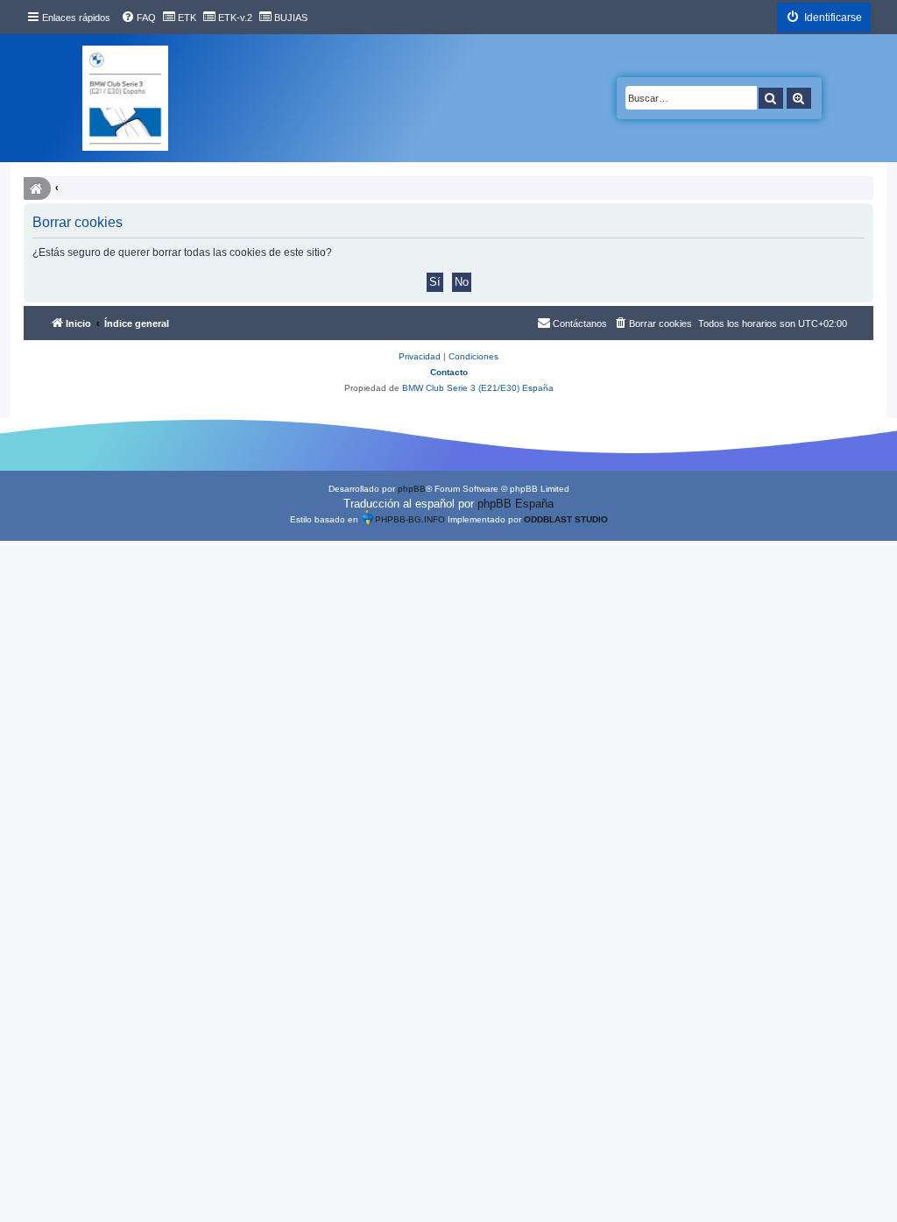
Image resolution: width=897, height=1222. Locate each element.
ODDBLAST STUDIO (566, 519)
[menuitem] (138, 17)
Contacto (449, 372)
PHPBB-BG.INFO (410, 519)
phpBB (412, 489)
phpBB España (515, 503)
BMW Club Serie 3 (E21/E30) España (478, 388)
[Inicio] (125, 98)
